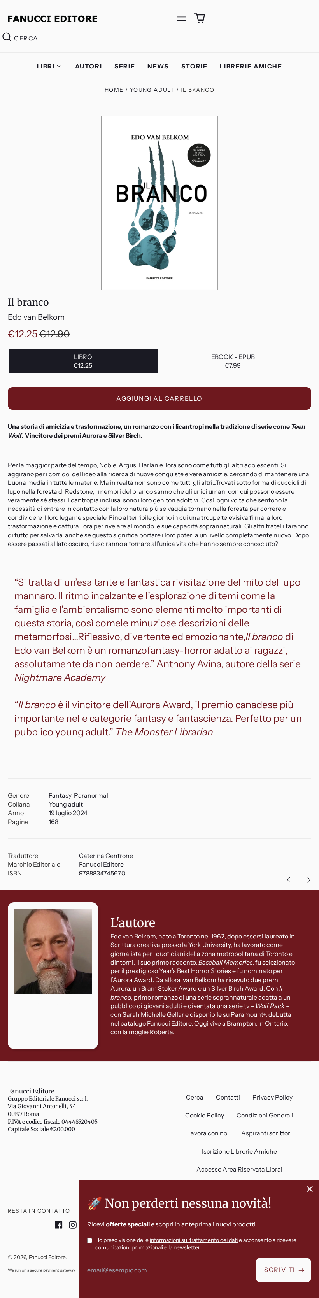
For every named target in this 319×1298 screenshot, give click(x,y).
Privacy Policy (272, 1097)
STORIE (194, 66)
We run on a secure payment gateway (41, 1270)
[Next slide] (309, 880)
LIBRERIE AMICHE (251, 66)
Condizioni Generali (265, 1115)
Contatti (228, 1097)
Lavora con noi (208, 1133)
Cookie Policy (204, 1115)
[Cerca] (7, 38)
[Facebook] (59, 1225)
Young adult (152, 89)
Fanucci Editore (31, 1091)
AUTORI (88, 66)
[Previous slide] (289, 880)
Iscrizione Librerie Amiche (239, 1151)
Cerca (194, 1097)
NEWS (157, 66)
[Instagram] (73, 1225)
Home (114, 89)
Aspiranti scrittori (266, 1133)
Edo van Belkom (36, 317)
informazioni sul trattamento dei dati (194, 1240)
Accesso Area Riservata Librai (239, 1169)
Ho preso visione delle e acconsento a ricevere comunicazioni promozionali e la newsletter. (195, 1244)
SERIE (124, 66)
